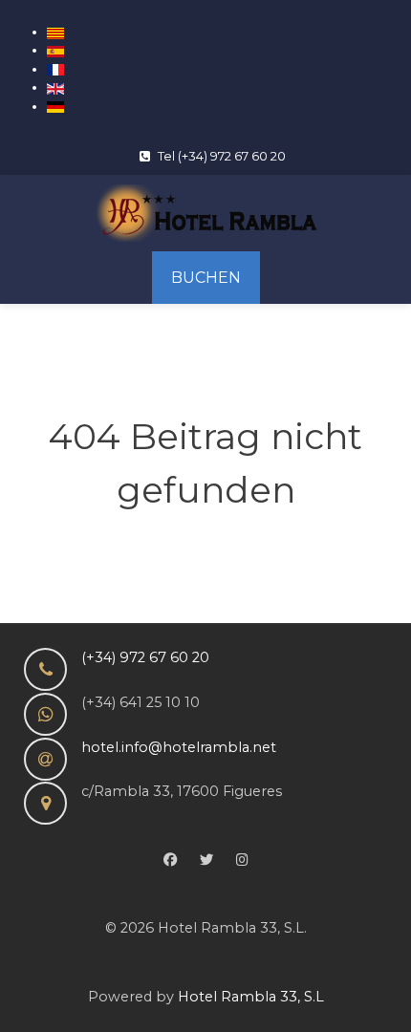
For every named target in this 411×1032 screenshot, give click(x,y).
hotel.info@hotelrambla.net (178, 747)
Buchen (206, 278)
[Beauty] (205, 213)
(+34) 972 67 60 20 (145, 657)
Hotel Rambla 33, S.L (251, 996)
